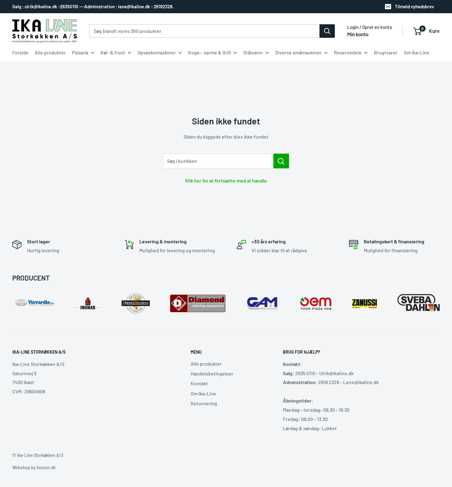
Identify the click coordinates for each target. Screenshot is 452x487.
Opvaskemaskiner (156, 52)
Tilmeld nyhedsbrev (414, 6)
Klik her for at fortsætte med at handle (226, 180)
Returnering (204, 403)
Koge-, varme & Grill (209, 52)
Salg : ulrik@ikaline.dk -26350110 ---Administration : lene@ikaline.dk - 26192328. (93, 6)
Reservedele (348, 52)
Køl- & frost (113, 52)
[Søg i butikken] (281, 161)
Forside (20, 52)
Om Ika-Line (416, 52)
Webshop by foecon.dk (34, 467)
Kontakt (199, 383)
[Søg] (327, 31)
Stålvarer (253, 52)
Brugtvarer (386, 52)
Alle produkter (50, 52)
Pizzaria (80, 52)
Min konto (357, 34)
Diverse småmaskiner (298, 52)
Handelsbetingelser (212, 373)
